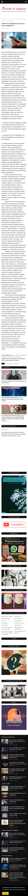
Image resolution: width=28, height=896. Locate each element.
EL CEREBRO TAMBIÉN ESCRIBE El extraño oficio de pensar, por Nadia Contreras (17, 770)
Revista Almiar (4, 623)
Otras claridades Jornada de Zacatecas (19, 632)
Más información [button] (21, 889)
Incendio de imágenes (5, 618)
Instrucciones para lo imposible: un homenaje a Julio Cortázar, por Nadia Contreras (17, 741)
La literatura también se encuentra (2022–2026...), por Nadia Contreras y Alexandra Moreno (17, 756)
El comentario (16, 357)
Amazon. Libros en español (6, 616)
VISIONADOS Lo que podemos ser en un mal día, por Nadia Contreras (17, 777)
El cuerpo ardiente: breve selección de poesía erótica (17, 814)
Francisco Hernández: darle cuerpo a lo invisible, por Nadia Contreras (17, 748)
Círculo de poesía (18, 625)
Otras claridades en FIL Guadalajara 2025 (19, 628)
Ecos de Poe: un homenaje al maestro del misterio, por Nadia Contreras (13, 381)
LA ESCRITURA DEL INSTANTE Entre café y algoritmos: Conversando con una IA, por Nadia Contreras (12, 399)
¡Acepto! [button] (5, 893)
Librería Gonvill (17, 616)
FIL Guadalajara (4, 625)
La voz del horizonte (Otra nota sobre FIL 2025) (6, 628)
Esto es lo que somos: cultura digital (10, 19)
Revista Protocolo (18, 618)
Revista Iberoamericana (19, 623)
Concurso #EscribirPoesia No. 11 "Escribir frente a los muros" (17, 787)
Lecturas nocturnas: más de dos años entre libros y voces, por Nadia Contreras (17, 763)
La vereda (3, 620)
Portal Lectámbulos (18, 620)
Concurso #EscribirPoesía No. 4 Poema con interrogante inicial (17, 807)
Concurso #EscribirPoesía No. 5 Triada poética (17, 800)
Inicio (2, 19)
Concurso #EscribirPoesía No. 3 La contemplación (17, 794)
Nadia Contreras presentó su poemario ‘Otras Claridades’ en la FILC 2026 (7, 633)
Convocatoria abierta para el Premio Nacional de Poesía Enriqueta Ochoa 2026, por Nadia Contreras (17, 823)
